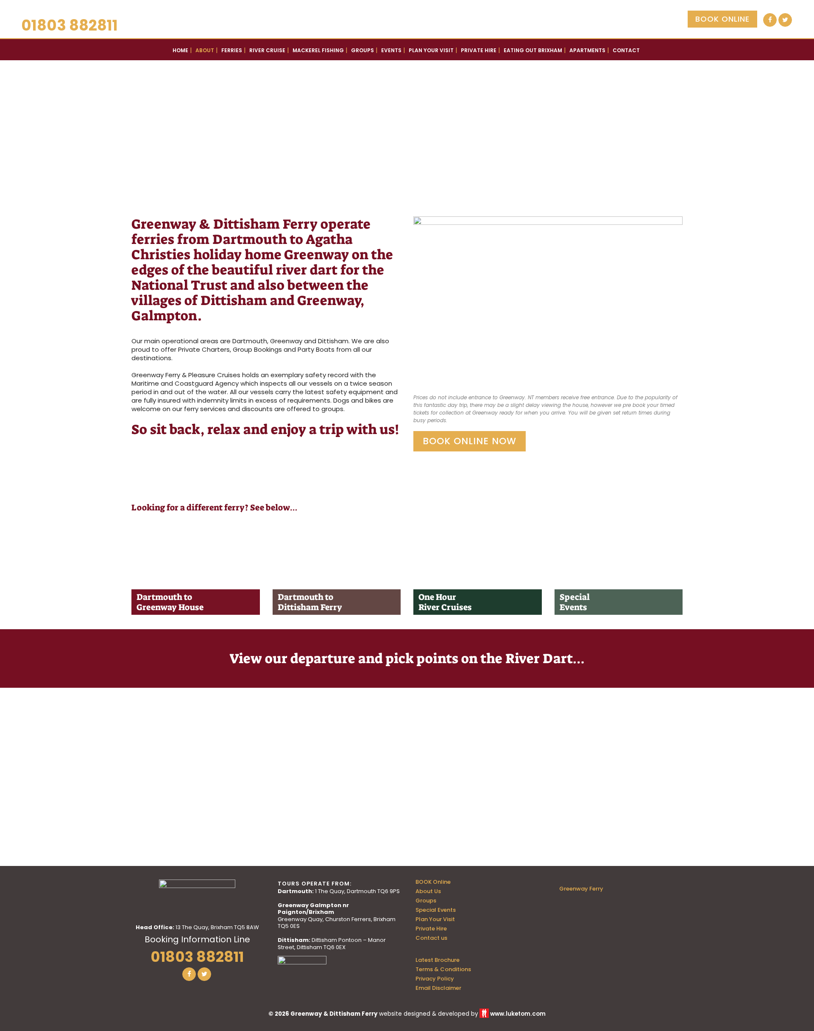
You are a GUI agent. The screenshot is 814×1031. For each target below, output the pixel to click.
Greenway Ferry (581, 889)
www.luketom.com (518, 1014)
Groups (425, 900)
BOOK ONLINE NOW (469, 441)
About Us (428, 891)
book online (722, 19)
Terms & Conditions (443, 969)
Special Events (435, 910)
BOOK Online (433, 882)
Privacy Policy (434, 978)
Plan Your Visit (435, 919)
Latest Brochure (437, 960)
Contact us (431, 938)
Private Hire (431, 928)
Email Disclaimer (438, 988)
